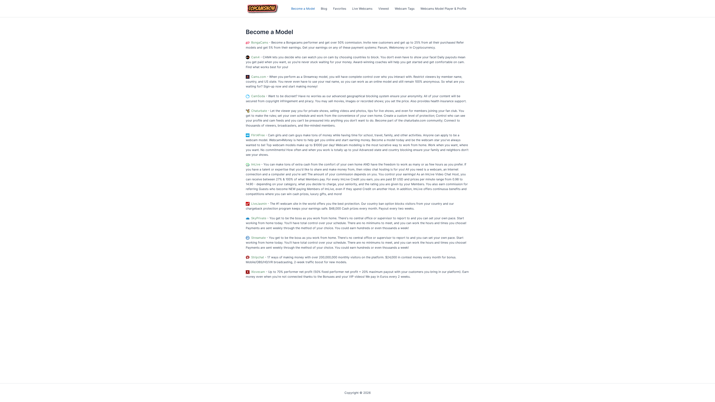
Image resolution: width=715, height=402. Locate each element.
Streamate (258, 238)
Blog (324, 8)
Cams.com (258, 77)
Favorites (339, 8)
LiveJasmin (258, 203)
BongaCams (259, 42)
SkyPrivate (258, 218)
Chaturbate (258, 111)
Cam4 (255, 57)
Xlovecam (257, 272)
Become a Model (303, 8)
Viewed (383, 8)
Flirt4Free (257, 135)
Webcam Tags (404, 8)
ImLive (255, 164)
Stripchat (257, 257)
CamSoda (257, 96)
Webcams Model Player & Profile (443, 8)
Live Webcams (362, 8)
